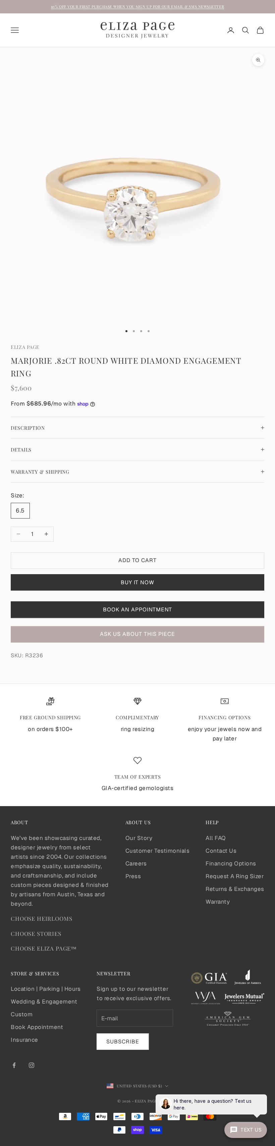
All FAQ (216, 838)
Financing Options (231, 863)
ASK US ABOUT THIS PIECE (137, 634)
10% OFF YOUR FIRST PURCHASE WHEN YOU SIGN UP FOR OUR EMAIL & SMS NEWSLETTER (137, 6)
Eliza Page (25, 347)
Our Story (139, 838)
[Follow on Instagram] (31, 1065)
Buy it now (137, 582)
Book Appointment (37, 1027)
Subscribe (122, 1041)
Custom (22, 1014)
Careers (136, 863)
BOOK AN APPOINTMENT (137, 609)
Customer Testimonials (157, 850)
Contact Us (221, 850)
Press (133, 876)
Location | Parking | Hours (45, 988)
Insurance (24, 1039)
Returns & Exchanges (235, 889)
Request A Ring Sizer (235, 876)
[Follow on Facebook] (14, 1065)
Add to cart (137, 560)
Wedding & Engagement (44, 1001)
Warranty (218, 901)
